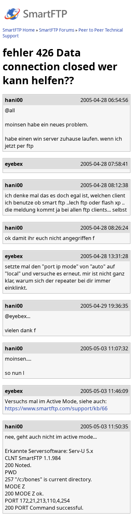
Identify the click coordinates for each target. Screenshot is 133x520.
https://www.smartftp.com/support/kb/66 (56, 408)
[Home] (36, 23)
